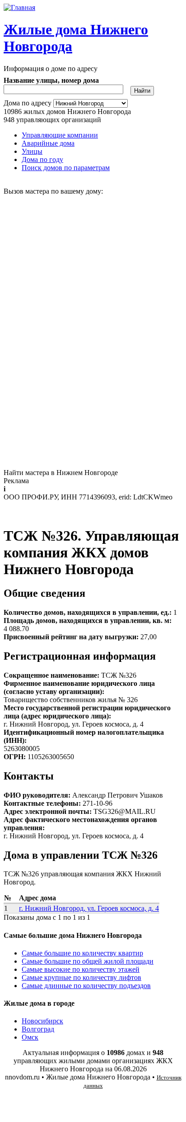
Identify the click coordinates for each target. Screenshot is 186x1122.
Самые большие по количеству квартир (82, 953)
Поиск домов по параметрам (66, 167)
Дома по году (42, 159)
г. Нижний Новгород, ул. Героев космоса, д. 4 (89, 908)
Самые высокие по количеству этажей (81, 969)
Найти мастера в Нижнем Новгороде (61, 472)
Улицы (32, 151)
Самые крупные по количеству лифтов (81, 977)
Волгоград (38, 1029)
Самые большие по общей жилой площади (87, 961)
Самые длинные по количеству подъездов (86, 985)
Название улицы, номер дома (51, 80)
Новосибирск (42, 1021)
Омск (30, 1037)
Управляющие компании (60, 135)
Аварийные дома (48, 143)
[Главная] (19, 7)
